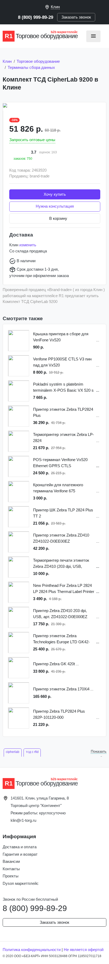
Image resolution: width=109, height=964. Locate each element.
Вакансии (11, 861)
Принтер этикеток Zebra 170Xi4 (61, 689)
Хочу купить (55, 194)
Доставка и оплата (20, 847)
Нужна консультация (55, 206)
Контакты (11, 869)
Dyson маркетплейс (21, 883)
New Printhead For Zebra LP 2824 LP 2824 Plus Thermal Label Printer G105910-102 (63, 589)
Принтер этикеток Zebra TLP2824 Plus (63, 412)
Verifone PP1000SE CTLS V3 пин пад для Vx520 (62, 362)
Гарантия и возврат (20, 854)
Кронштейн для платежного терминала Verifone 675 (58, 488)
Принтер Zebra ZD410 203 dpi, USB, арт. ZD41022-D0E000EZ (60, 613)
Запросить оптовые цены (32, 139)
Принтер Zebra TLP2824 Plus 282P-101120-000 (59, 714)
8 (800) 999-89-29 (35, 17)
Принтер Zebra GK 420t (54, 664)
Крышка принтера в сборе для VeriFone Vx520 (60, 337)
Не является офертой (83, 949)
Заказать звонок (76, 17)
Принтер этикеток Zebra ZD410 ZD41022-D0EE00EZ (61, 538)
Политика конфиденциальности (32, 949)
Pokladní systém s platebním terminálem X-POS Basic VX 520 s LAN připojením (63, 387)
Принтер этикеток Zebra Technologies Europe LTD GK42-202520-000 (61, 639)
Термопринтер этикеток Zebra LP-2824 (63, 437)
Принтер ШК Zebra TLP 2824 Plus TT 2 (63, 513)
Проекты (11, 876)
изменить (27, 245)
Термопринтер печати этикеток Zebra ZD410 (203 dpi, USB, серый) (61, 563)
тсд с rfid (32, 752)
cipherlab (12, 752)
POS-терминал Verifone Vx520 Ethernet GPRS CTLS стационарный (60, 463)
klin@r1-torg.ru (23, 820)
